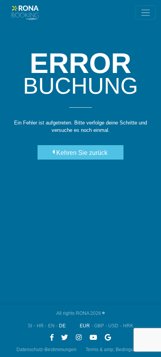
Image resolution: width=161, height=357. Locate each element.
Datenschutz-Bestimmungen (46, 349)
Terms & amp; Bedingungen (115, 349)
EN (51, 325)
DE (62, 325)
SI (30, 325)
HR (40, 325)
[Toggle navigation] (146, 12)
